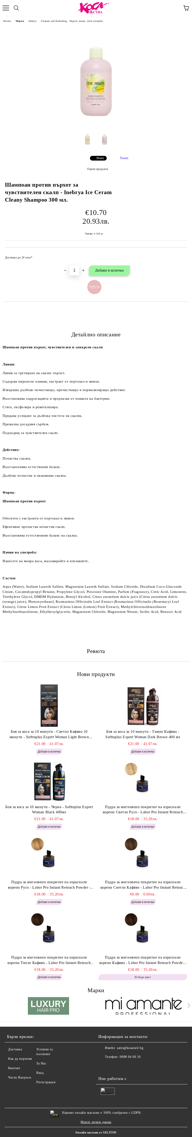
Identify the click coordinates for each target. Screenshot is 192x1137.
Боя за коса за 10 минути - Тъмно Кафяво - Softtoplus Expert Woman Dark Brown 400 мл (142, 734)
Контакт (14, 1068)
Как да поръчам (20, 1058)
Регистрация (45, 1082)
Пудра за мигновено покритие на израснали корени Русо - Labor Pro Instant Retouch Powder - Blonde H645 (49, 885)
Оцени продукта (97, 169)
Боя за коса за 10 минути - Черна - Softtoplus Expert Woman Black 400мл (49, 809)
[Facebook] (104, 1066)
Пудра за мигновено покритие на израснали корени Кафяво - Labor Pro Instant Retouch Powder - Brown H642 (143, 960)
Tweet (124, 158)
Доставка (15, 1049)
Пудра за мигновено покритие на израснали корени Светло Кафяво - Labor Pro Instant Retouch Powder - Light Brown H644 (142, 885)
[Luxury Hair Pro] (48, 1006)
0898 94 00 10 (130, 1057)
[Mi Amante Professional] (143, 1006)
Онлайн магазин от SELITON (96, 1132)
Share (100, 158)
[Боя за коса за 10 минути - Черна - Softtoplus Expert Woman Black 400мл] (49, 781)
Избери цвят (143, 977)
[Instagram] (114, 1066)
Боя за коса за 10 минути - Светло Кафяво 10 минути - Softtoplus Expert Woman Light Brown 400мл (49, 735)
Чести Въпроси (19, 1077)
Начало (7, 21)
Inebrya (32, 21)
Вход (40, 1073)
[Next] (187, 1005)
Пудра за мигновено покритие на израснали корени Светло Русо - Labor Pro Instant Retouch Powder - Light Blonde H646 (143, 810)
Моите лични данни (96, 1122)
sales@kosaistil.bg (130, 1048)
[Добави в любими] (180, 255)
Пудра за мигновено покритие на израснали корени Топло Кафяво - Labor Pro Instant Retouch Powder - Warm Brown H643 (49, 960)
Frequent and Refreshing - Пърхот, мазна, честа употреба (72, 21)
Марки (20, 21)
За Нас (41, 1063)
